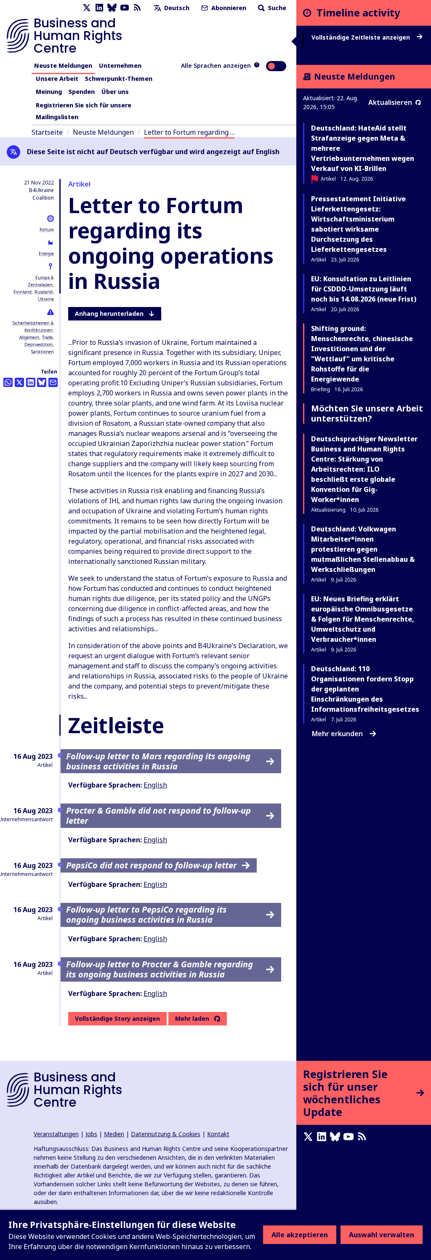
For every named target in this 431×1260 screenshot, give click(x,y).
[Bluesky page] (112, 7)
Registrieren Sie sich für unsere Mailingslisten (83, 111)
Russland (44, 292)
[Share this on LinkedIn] (30, 382)
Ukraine (46, 299)
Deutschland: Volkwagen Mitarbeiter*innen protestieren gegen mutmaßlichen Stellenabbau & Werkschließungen (363, 549)
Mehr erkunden (337, 733)
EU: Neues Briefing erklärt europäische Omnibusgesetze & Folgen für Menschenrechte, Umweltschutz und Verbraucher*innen (362, 619)
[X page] (87, 7)
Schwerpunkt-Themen (118, 79)
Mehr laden (192, 1018)
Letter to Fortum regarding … (189, 132)
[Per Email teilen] (53, 382)
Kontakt (218, 1134)
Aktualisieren (390, 102)
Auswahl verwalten (381, 1234)
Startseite (47, 132)
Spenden (82, 92)
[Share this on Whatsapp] (8, 382)
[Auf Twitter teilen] (19, 382)
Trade (47, 337)
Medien (114, 1134)
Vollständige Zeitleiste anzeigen (361, 37)
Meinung (49, 92)
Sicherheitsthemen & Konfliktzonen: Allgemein (33, 330)
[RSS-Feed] (137, 7)
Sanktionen (42, 352)
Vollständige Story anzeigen (117, 1018)
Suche (276, 8)
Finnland (22, 292)
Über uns (115, 92)
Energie (46, 253)
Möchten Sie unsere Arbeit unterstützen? (367, 413)
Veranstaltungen (56, 1134)
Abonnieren (228, 8)
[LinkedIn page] (99, 7)
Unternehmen (120, 65)
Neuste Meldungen (63, 65)
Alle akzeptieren (299, 1234)
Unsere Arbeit (57, 79)
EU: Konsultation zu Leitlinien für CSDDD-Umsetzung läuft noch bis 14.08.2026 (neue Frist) (363, 289)
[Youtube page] (125, 7)
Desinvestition (38, 344)
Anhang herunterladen (109, 314)
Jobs (91, 1134)
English (155, 785)
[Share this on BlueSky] (41, 382)
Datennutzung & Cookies (165, 1134)
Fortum (47, 229)
